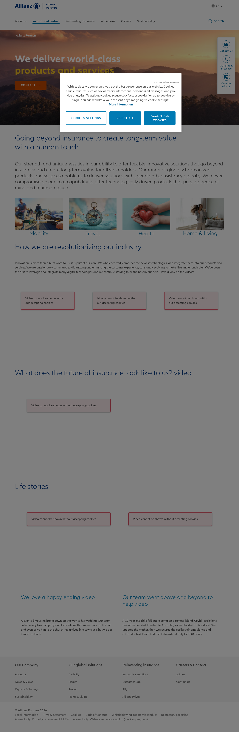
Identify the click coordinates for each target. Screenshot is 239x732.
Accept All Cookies (160, 118)
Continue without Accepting (166, 82)
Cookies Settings (86, 118)
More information (121, 104)
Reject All (125, 118)
